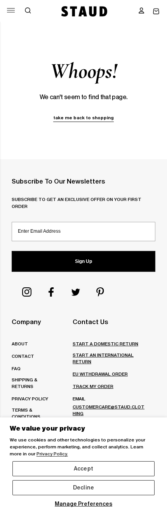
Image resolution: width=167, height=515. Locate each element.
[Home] (84, 11)
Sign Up (83, 261)
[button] (141, 11)
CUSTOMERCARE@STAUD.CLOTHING (108, 410)
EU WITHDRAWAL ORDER (100, 374)
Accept (83, 468)
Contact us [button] (90, 321)
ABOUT (20, 343)
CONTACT (23, 356)
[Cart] (156, 11)
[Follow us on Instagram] (26, 292)
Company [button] (26, 321)
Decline (83, 487)
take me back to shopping (83, 117)
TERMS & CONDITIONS (26, 413)
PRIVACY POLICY (30, 398)
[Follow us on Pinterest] (100, 292)
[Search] (28, 11)
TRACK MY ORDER (93, 386)
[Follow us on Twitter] (75, 292)
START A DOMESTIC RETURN (105, 343)
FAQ (16, 368)
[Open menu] (11, 10)
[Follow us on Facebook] (51, 292)
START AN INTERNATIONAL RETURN (103, 358)
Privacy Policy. (52, 453)
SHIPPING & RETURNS (24, 383)
